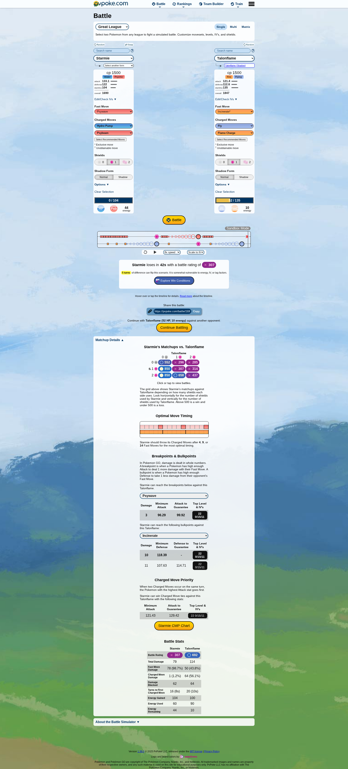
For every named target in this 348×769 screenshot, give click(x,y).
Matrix (246, 26)
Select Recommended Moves (110, 139)
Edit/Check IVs (105, 99)
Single (220, 26)
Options (101, 184)
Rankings (184, 4)
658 (181, 375)
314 (195, 368)
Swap (130, 45)
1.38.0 (141, 751)
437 (195, 375)
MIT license (196, 751)
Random (101, 45)
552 (167, 362)
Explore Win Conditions (175, 280)
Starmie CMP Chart (174, 626)
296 (181, 362)
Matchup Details (109, 340)
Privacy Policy (212, 751)
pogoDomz (191, 756)
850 (167, 368)
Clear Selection (104, 191)
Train (239, 4)
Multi (233, 26)
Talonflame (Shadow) (235, 65)
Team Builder (213, 4)
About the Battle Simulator (117, 722)
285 (195, 362)
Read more (186, 296)
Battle (160, 4)
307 (181, 368)
